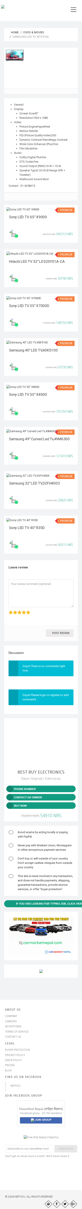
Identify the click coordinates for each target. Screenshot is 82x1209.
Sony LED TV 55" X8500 (28, 394)
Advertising (13, 1026)
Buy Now (20, 805)
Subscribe (65, 1148)
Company (11, 1016)
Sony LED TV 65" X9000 (28, 217)
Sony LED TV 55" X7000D (29, 306)
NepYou (15, 1085)
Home (14, 32)
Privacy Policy (15, 1055)
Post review (61, 633)
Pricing (10, 1065)
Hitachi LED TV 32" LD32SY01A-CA (37, 261)
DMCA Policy (13, 1060)
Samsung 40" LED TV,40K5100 (33, 350)
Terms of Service (17, 1031)
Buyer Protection (17, 1049)
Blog (8, 1070)
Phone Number (25, 789)
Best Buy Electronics (41, 772)
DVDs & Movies (33, 32)
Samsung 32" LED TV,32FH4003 (34, 483)
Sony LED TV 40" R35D (27, 527)
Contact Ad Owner (28, 797)
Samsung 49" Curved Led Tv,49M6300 (39, 439)
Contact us (13, 1036)
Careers (11, 1021)
